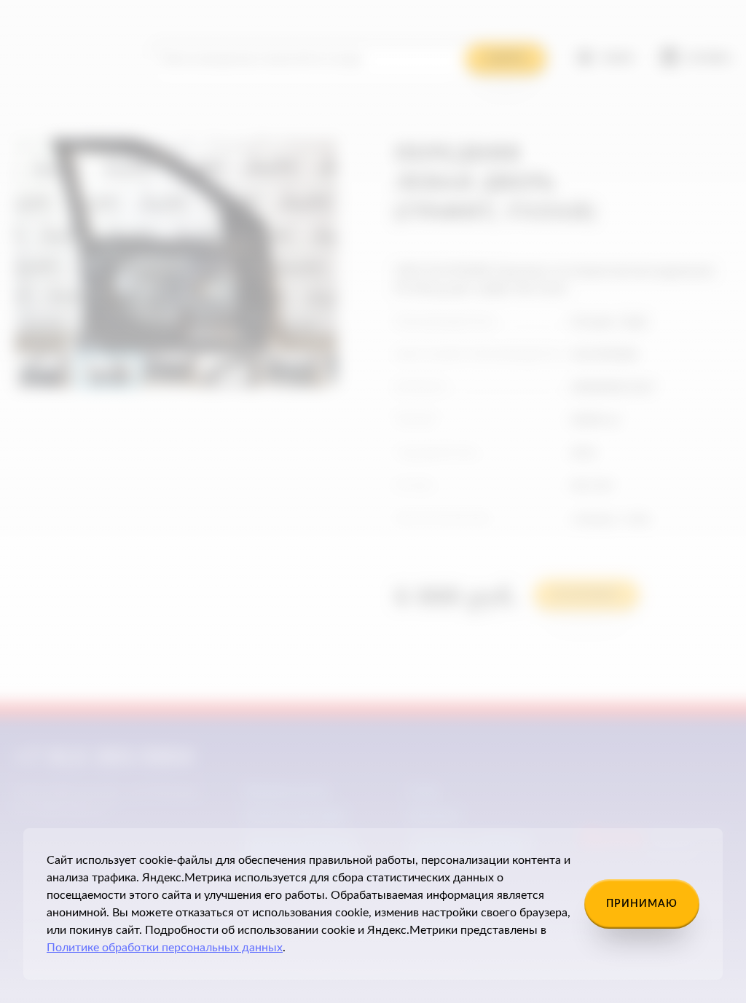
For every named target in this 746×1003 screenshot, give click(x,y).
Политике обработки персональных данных (165, 947)
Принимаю (642, 904)
